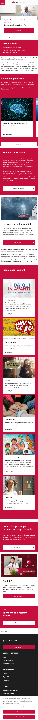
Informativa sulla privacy (10, 690)
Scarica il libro (9, 472)
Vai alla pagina (8, 134)
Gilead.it (5, 680)
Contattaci (18, 623)
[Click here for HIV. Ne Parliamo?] (19, 329)
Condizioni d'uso (7, 693)
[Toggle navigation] (2, 2)
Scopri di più (18, 243)
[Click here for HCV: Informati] (19, 367)
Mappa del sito (7, 677)
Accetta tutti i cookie (19, 716)
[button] (9, 38)
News (4, 657)
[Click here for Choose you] (19, 485)
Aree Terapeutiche (8, 660)
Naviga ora (18, 31)
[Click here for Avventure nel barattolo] (19, 444)
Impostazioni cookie (19, 706)
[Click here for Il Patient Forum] (19, 406)
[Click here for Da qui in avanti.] (19, 288)
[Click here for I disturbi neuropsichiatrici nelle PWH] (17, 109)
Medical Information (18, 189)
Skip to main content (20, 7)
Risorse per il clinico (8, 664)
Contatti (5, 674)
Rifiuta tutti (19, 711)
